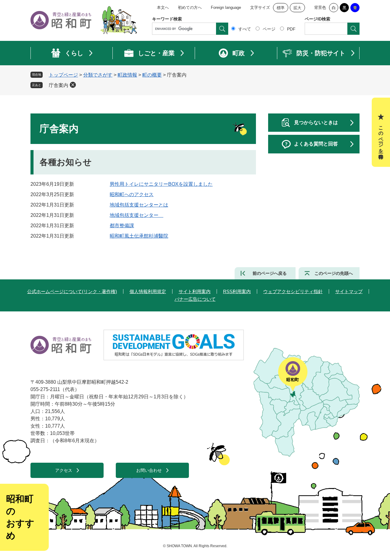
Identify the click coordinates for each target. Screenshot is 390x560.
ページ (269, 29)
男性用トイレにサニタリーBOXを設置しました (161, 184)
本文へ (163, 7)
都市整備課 (122, 225)
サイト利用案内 (195, 291)
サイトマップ (349, 291)
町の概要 (152, 74)
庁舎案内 (58, 85)
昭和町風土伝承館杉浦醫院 (139, 236)
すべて (244, 29)
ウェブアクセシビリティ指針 (293, 291)
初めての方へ (190, 7)
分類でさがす (97, 74)
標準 (281, 7)
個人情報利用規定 (147, 291)
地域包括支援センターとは (139, 204)
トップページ (63, 74)
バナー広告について (195, 299)
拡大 (297, 7)
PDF (291, 29)
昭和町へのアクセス (132, 194)
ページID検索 (317, 19)
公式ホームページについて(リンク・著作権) (72, 291)
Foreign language (226, 7)
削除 (73, 85)
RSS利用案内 (237, 291)
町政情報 (127, 74)
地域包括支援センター (136, 215)
